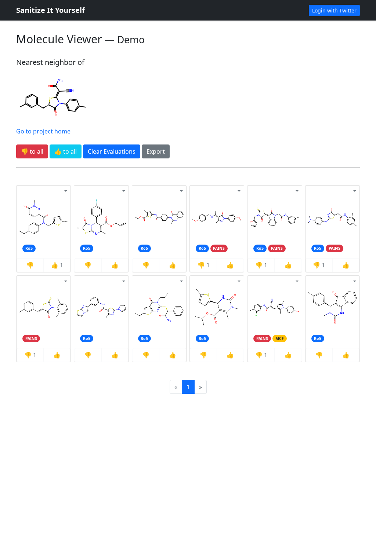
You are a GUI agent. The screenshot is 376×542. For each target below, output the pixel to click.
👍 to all (65, 151)
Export (156, 151)
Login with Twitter (334, 10)
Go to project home (43, 131)
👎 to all (32, 151)
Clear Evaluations (111, 151)
